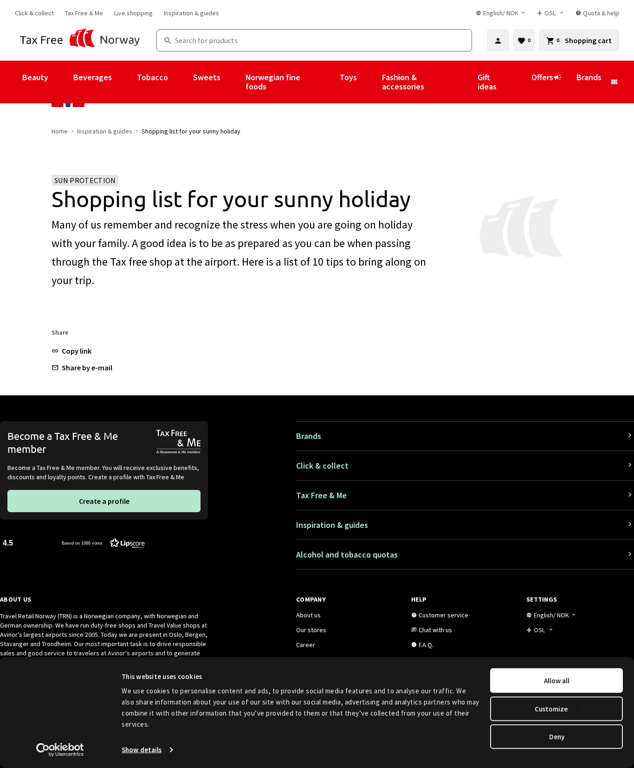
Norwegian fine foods (273, 82)
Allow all (556, 680)
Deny (556, 736)
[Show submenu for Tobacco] (180, 82)
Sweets (206, 77)
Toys (348, 77)
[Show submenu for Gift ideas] (519, 82)
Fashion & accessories (403, 82)
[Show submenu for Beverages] (124, 82)
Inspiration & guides (104, 131)
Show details (142, 749)
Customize (551, 708)
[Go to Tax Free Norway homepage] (80, 40)
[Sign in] (498, 40)
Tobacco (152, 77)
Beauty (35, 77)
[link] (34, 13)
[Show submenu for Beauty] (61, 82)
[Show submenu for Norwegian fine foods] (327, 82)
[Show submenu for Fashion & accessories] (465, 82)
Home (60, 131)
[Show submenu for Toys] (369, 82)
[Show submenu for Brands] (614, 82)
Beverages (92, 77)
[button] (71, 350)
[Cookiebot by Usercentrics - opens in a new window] (60, 750)
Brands (589, 77)
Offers (542, 77)
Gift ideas (487, 82)
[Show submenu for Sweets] (233, 82)
